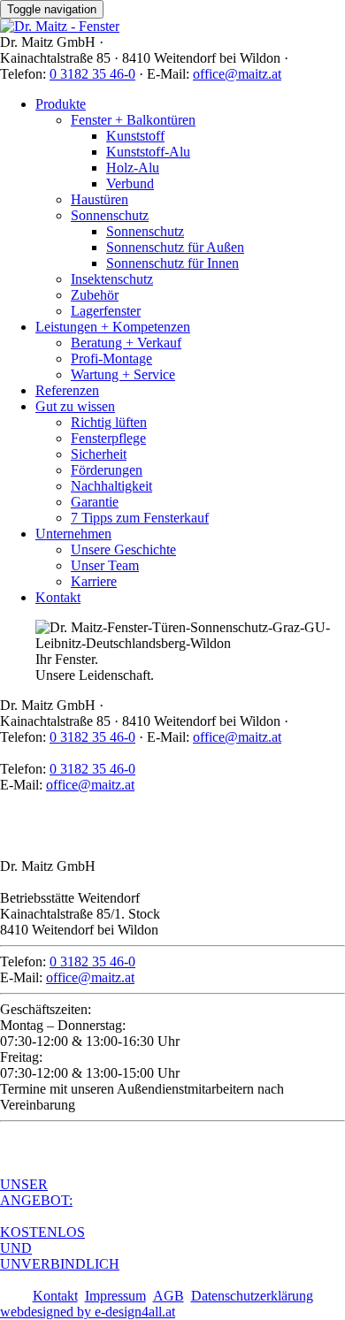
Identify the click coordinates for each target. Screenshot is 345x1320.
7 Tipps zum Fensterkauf (140, 517)
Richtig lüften (109, 422)
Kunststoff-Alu (148, 151)
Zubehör (95, 294)
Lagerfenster (106, 310)
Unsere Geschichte (123, 549)
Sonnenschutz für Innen (172, 263)
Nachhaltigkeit (111, 485)
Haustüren (99, 199)
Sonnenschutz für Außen (175, 247)
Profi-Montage (111, 358)
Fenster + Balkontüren (133, 119)
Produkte (60, 103)
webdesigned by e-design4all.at (87, 1311)
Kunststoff (135, 135)
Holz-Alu (132, 167)
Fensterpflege (108, 438)
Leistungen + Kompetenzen (112, 326)
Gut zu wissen (75, 406)
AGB (168, 1295)
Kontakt (57, 597)
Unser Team (105, 565)
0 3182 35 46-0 (92, 73)
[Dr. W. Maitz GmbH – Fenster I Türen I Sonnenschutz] (59, 26)
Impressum (115, 1295)
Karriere (94, 581)
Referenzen (67, 390)
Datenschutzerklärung (252, 1295)
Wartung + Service (123, 374)
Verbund (130, 183)
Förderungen (106, 469)
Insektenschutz (112, 278)
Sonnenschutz (110, 215)
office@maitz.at (237, 73)
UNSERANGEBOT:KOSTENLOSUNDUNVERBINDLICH (59, 1224)
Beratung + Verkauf (126, 342)
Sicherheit (98, 454)
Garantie (95, 501)
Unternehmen (73, 533)
